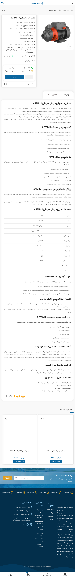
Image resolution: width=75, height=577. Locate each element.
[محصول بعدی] (2, 10)
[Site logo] (37, 3)
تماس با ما (51, 516)
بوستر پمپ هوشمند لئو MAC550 (56, 451)
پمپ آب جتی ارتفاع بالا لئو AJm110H (19, 451)
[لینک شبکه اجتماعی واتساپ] (7, 84)
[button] (56, 461)
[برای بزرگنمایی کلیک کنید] (70, 46)
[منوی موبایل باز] (73, 3)
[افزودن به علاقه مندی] (41, 418)
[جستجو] (69, 3)
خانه (72, 10)
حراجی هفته (50, 510)
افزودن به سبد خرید (14, 77)
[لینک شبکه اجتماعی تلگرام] (4, 84)
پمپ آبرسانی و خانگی (63, 10)
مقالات (52, 520)
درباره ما (51, 513)
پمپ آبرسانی (52, 10)
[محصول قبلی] (6, 10)
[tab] (68, 95)
